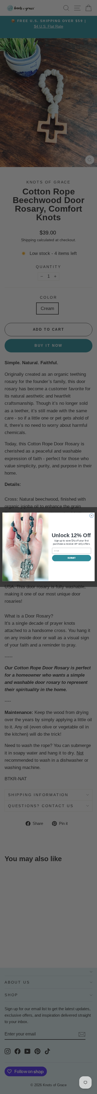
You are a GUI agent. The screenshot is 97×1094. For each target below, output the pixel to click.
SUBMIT (71, 558)
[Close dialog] (91, 516)
